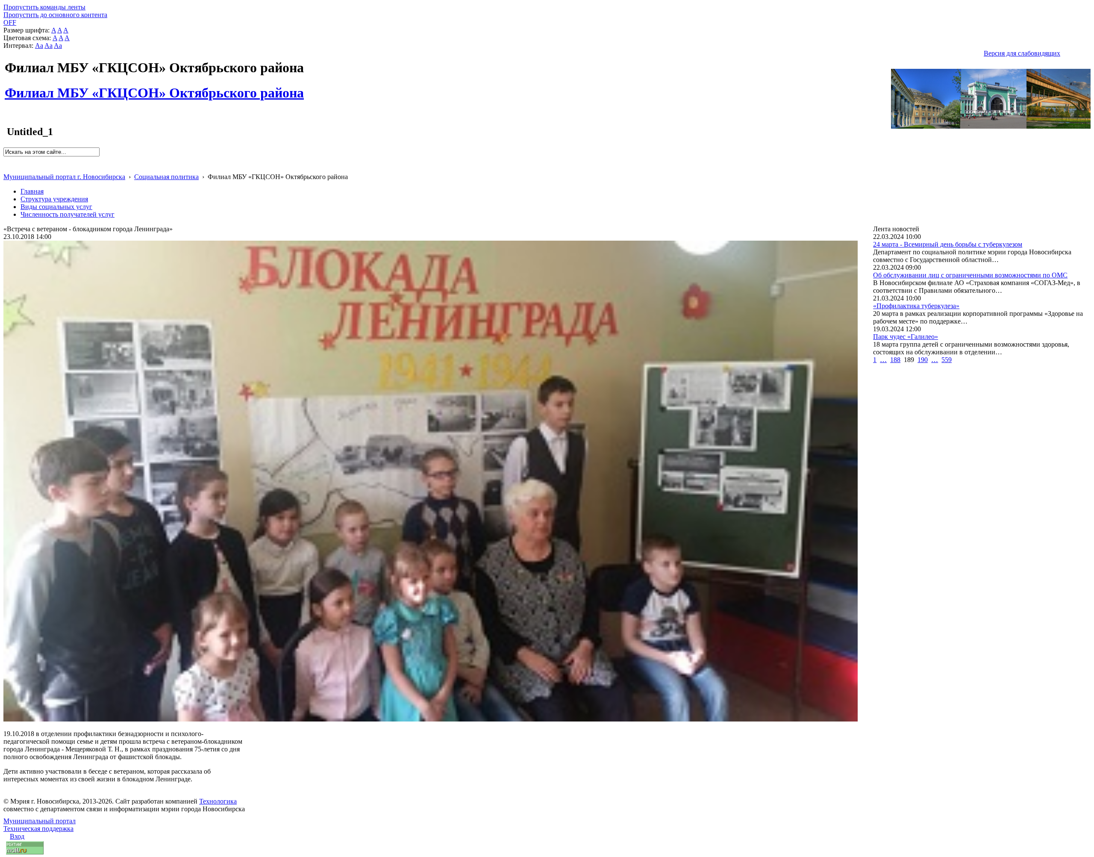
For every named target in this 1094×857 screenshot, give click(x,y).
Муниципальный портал (39, 821)
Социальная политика (166, 176)
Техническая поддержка (38, 828)
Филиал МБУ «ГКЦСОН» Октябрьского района (154, 88)
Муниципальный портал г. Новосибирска (64, 176)
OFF (9, 22)
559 (946, 359)
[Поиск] (6, 160)
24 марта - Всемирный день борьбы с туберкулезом (947, 244)
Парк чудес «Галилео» (905, 336)
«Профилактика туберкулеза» (916, 305)
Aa (39, 45)
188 (895, 359)
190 (923, 359)
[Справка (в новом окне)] (7, 167)
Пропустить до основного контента (55, 14)
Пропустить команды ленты (44, 7)
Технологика (218, 801)
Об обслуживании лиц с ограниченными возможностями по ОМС (970, 275)
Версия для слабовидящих (1022, 53)
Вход (17, 836)
